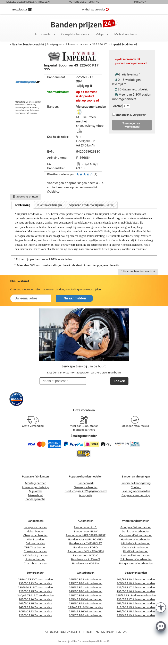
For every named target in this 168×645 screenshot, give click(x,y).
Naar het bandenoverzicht (28, 44)
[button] (161, 607)
